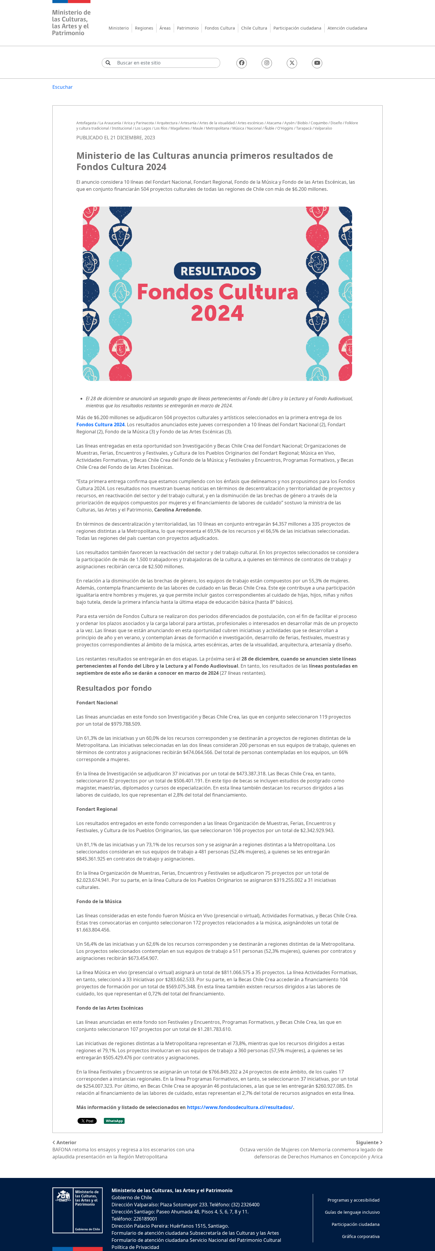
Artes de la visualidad (217, 122)
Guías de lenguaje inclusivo (352, 1212)
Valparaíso (323, 128)
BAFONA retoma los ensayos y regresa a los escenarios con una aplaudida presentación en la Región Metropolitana (123, 1149)
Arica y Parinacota (139, 122)
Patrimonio (188, 28)
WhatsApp (114, 1120)
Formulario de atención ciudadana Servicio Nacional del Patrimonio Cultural (196, 1240)
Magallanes (180, 128)
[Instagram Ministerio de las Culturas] (267, 63)
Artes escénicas (251, 122)
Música (238, 128)
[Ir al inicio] (71, 18)
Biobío (302, 122)
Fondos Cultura (220, 28)
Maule (198, 128)
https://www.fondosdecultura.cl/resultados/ (240, 1107)
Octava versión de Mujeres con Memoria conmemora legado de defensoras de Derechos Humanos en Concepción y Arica (311, 1149)
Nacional (254, 128)
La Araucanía (110, 122)
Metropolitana (217, 128)
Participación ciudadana (297, 28)
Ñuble (269, 128)
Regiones (144, 28)
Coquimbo (319, 122)
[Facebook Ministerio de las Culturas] (241, 63)
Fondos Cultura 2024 (100, 424)
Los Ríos (160, 128)
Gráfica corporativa (361, 1236)
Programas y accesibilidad (354, 1200)
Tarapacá (304, 128)
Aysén (289, 122)
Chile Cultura (254, 28)
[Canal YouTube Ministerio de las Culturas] (317, 63)
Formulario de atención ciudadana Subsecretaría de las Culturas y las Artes (195, 1233)
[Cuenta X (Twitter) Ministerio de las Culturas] (292, 63)
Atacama (274, 122)
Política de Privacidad (135, 1247)
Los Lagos (143, 128)
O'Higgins (285, 128)
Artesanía (188, 122)
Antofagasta (86, 122)
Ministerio (119, 28)
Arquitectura (167, 122)
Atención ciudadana (347, 28)
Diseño (336, 122)
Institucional (122, 128)
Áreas (165, 28)
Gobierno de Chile (132, 1197)
